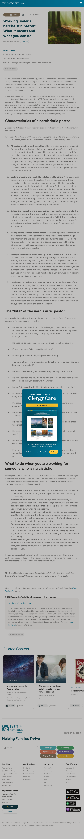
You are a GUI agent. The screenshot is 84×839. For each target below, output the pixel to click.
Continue (54, 452)
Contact (28, 452)
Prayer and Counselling (40, 452)
